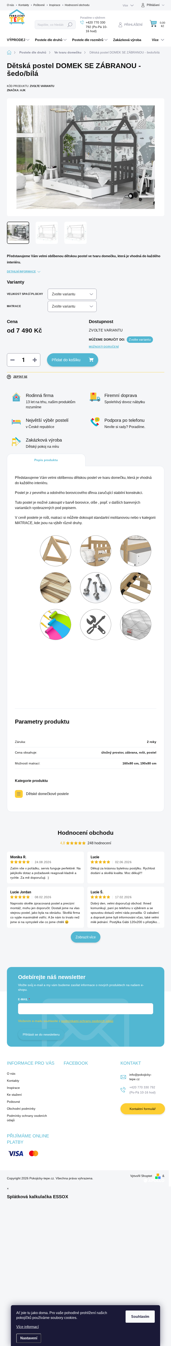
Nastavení (28, 1338)
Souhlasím (140, 1316)
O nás (10, 5)
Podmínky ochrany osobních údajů (27, 1118)
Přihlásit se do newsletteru (41, 1034)
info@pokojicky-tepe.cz (140, 1077)
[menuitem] (19, 40)
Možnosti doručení (104, 346)
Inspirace (54, 5)
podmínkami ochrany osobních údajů (87, 1021)
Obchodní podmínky (21, 1108)
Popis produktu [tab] (46, 460)
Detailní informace (21, 271)
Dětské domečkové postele (47, 794)
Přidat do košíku (66, 360)
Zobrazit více (85, 937)
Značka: (16, 90)
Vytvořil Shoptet (141, 1176)
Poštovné (39, 5)
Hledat (69, 24)
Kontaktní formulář (143, 1109)
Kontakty (23, 5)
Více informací (27, 1327)
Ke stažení (14, 1094)
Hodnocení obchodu (77, 5)
